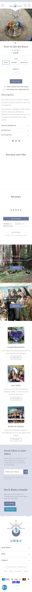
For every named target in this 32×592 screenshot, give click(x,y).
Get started (10, 503)
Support (5, 560)
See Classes (16, 439)
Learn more (16, 357)
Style (16, 59)
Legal (5, 571)
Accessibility (18, 571)
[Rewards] (4, 587)
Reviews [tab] (6, 224)
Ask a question (7, 135)
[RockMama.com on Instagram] (11, 541)
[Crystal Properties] (16, 335)
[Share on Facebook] (13, 141)
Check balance (10, 509)
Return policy (6, 130)
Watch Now (16, 398)
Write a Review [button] (16, 218)
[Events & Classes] (16, 415)
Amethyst (14, 62)
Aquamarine (24, 62)
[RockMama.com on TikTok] (20, 541)
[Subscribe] (25, 471)
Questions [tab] (18, 224)
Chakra (6, 62)
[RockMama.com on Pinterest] (17, 541)
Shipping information (9, 125)
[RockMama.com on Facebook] (14, 541)
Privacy (11, 571)
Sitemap (26, 571)
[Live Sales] (16, 374)
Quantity (16, 69)
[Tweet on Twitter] (16, 141)
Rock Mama (6, 547)
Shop (3, 554)
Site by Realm (16, 585)
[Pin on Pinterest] (19, 141)
